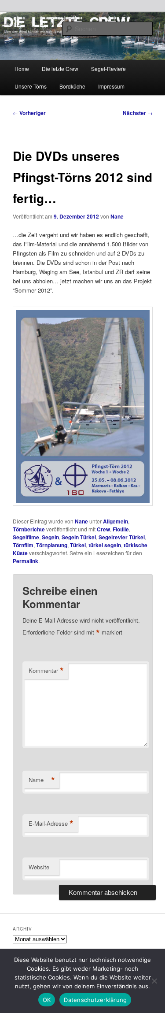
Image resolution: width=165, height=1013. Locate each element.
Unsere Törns (31, 86)
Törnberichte (29, 529)
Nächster (138, 113)
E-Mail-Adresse (51, 823)
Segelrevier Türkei (122, 537)
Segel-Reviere (108, 68)
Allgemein (115, 521)
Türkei (78, 545)
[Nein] (154, 980)
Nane (117, 216)
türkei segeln (104, 545)
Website (39, 867)
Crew (103, 529)
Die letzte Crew (60, 68)
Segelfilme (26, 537)
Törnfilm (23, 545)
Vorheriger (29, 113)
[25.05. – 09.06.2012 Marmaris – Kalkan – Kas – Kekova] (83, 503)
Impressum (111, 86)
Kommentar (46, 671)
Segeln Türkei (79, 537)
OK (47, 999)
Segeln (50, 537)
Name (42, 780)
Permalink (25, 561)
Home (22, 68)
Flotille (121, 529)
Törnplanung (51, 545)
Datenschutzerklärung (95, 999)
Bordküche (72, 86)
